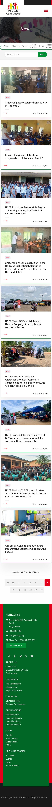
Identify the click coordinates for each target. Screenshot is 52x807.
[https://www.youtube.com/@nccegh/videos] (31, 656)
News (41, 46)
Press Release (12, 766)
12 (30, 590)
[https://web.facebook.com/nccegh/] (14, 656)
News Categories (15, 751)
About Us (11, 662)
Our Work (11, 696)
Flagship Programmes (15, 704)
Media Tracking (33, 46)
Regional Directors (14, 690)
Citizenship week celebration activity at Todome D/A (26, 104)
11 (25, 590)
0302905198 (15, 631)
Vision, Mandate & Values (17, 670)
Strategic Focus (13, 701)
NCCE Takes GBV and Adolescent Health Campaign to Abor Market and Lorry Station (23, 324)
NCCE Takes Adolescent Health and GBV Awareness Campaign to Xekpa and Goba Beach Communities (25, 438)
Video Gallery (12, 742)
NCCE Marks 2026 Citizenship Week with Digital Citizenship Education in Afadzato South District (25, 493)
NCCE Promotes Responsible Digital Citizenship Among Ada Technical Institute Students (25, 210)
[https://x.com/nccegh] (20, 656)
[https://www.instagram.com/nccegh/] (25, 656)
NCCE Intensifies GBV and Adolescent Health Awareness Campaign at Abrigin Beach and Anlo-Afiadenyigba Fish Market (25, 381)
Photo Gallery (12, 738)
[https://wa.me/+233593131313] (9, 656)
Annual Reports (12, 715)
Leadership (12, 679)
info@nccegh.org (17, 635)
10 (19, 590)
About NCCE (11, 667)
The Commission (13, 684)
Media (9, 731)
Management (11, 687)
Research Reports (14, 718)
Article (6, 46)
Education (16, 46)
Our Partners (11, 673)
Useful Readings (13, 721)
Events (25, 46)
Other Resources (13, 725)
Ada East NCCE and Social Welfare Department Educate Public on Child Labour (25, 548)
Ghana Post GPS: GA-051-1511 (22, 640)
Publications (13, 710)
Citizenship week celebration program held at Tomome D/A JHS (24, 156)
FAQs (8, 745)
